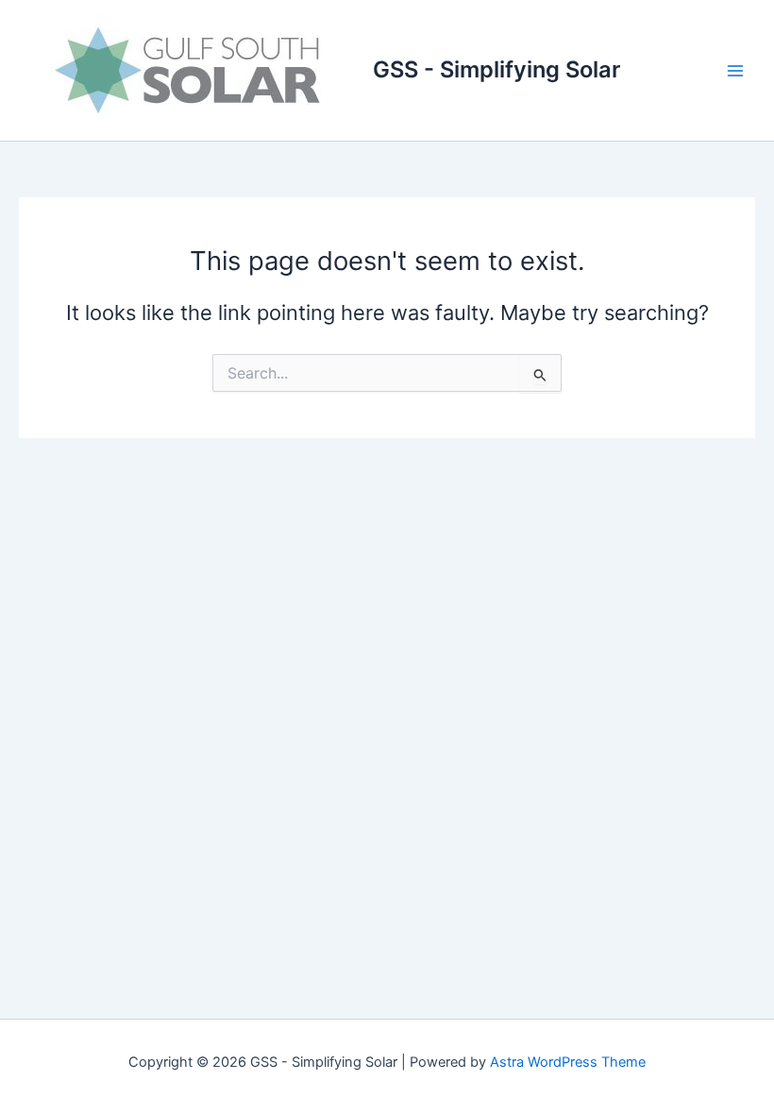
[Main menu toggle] (735, 71)
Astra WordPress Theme (568, 1062)
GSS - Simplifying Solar (496, 69)
